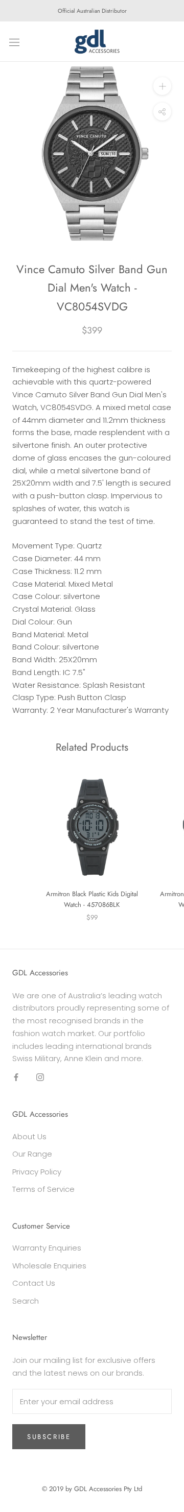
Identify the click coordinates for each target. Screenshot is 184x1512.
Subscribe (49, 1437)
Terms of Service (43, 1189)
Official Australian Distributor (92, 11)
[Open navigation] (14, 42)
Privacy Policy (36, 1171)
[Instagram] (40, 1077)
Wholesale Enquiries (49, 1265)
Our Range (32, 1153)
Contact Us (33, 1283)
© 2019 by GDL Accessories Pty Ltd (92, 1489)
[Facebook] (16, 1077)
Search (25, 1300)
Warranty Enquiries (46, 1247)
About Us (29, 1136)
